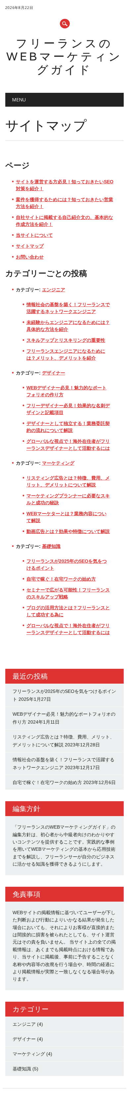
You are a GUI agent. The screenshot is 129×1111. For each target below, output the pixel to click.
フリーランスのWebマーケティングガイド (64, 56)
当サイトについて (34, 235)
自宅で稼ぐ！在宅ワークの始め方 (61, 579)
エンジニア (53, 289)
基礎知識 (51, 546)
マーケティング (58, 463)
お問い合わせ (30, 257)
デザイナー (53, 373)
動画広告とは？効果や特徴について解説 (68, 531)
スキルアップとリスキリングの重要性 (65, 340)
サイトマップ (30, 246)
